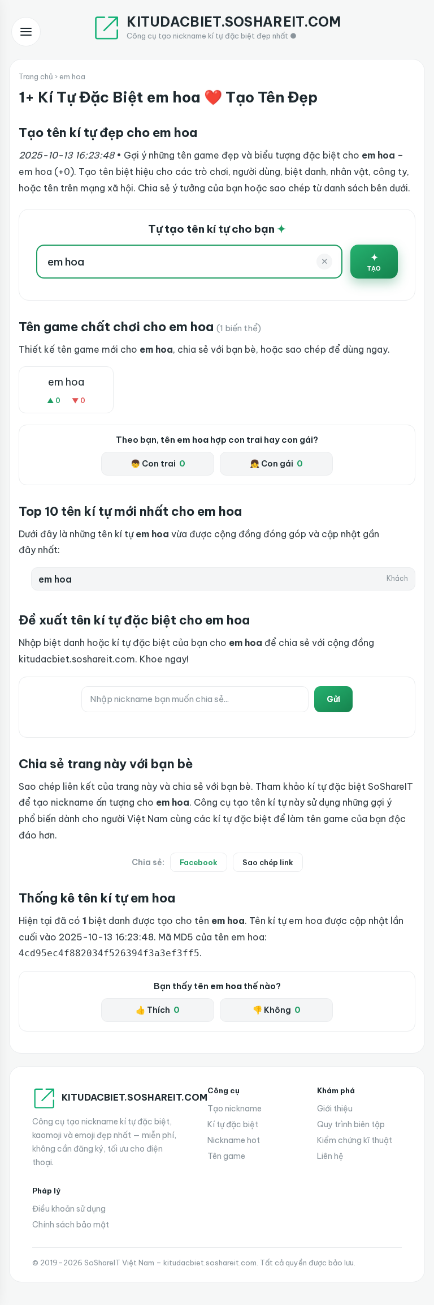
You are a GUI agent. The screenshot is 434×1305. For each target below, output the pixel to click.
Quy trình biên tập (351, 1124)
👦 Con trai (158, 464)
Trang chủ (36, 76)
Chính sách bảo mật (70, 1225)
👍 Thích (158, 1010)
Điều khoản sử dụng (69, 1209)
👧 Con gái (276, 464)
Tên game (226, 1156)
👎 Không (277, 1010)
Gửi (333, 699)
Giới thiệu (335, 1108)
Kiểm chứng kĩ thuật (354, 1140)
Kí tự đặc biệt (232, 1124)
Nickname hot (233, 1140)
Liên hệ (330, 1156)
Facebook (199, 862)
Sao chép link (267, 862)
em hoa (66, 381)
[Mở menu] (26, 31)
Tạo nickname (234, 1108)
